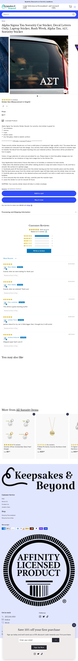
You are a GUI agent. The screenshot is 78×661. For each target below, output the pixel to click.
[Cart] (70, 7)
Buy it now (39, 200)
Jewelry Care (6, 507)
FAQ (3, 499)
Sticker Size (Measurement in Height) (16, 102)
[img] (7, 264)
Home (3, 21)
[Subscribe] (55, 640)
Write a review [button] (39, 251)
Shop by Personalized (8, 515)
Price (4, 112)
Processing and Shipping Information (16, 212)
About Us (5, 501)
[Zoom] (65, 91)
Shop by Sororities (8, 518)
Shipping (4, 189)
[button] (6, 100)
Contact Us (5, 504)
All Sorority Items (27, 409)
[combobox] (39, 14)
